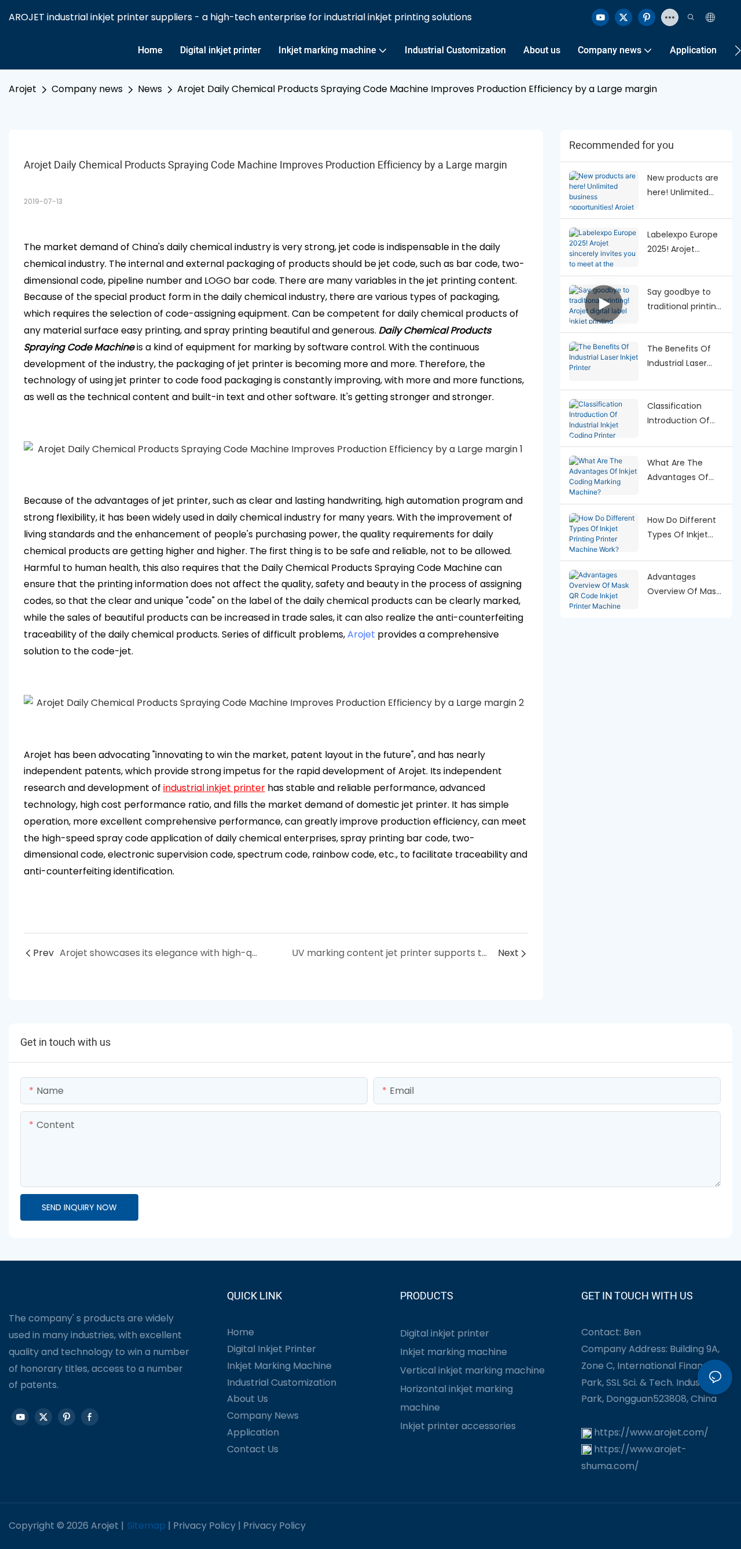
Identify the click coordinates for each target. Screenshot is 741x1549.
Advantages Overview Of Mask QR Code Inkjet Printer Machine (683, 585)
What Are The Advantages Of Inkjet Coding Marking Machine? (683, 471)
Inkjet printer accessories (458, 1426)
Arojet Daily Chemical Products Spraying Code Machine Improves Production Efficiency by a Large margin (417, 89)
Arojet (22, 89)
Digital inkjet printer (444, 1333)
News (150, 89)
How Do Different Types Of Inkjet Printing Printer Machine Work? (681, 528)
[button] (738, 50)
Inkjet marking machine (453, 1351)
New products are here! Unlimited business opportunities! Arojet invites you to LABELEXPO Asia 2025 (682, 186)
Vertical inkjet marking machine (472, 1370)
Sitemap (146, 1525)
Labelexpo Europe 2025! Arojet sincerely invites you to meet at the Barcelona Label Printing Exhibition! (682, 243)
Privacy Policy (204, 1525)
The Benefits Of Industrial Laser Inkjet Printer (679, 357)
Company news (87, 89)
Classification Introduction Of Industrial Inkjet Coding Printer (678, 414)
